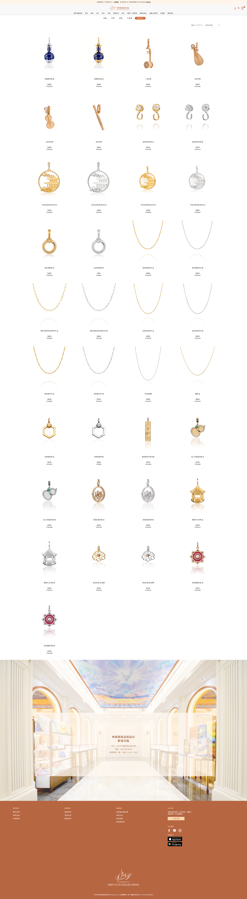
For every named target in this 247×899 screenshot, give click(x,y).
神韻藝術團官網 (122, 812)
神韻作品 (119, 815)
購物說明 (68, 818)
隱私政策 (16, 815)
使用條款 (16, 818)
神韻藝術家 (120, 822)
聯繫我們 (68, 812)
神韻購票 (119, 818)
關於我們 (16, 812)
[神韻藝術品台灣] (119, 8)
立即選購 (115, 2)
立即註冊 (147, 2)
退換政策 (68, 815)
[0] (242, 8)
